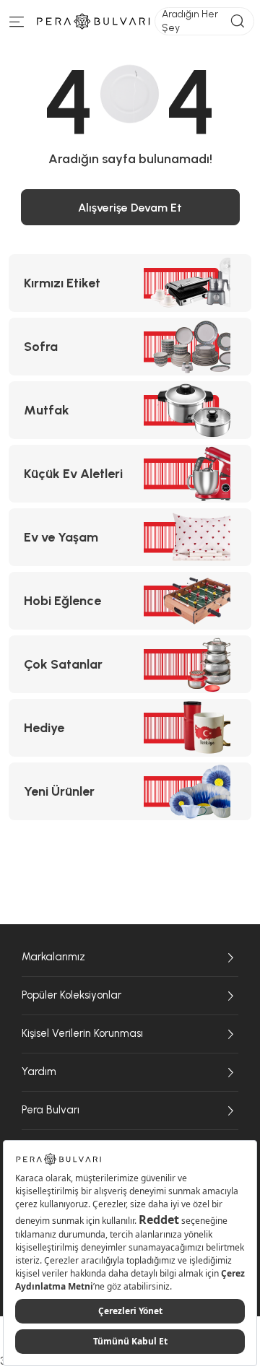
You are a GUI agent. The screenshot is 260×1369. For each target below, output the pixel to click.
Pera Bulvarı (50, 1109)
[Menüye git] (17, 24)
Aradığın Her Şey (190, 20)
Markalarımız (53, 956)
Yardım (39, 1071)
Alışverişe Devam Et (130, 207)
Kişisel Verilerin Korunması (82, 1033)
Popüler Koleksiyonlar (71, 994)
